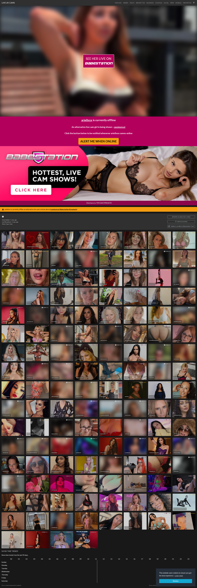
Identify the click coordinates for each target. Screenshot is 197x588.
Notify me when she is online (181, 217)
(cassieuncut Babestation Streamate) (63, 209)
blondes (150, 3)
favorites (187, 3)
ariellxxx (86, 120)
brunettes (140, 3)
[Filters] (193, 3)
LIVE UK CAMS (8, 3)
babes (125, 3)
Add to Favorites (182, 221)
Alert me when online (98, 141)
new (172, 3)
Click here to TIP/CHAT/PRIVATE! (99, 203)
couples (158, 3)
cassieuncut (119, 127)
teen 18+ (118, 3)
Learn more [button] (179, 576)
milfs (132, 3)
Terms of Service (153, 585)
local (166, 3)
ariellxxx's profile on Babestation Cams (182, 226)
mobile (178, 3)
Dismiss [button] (175, 581)
